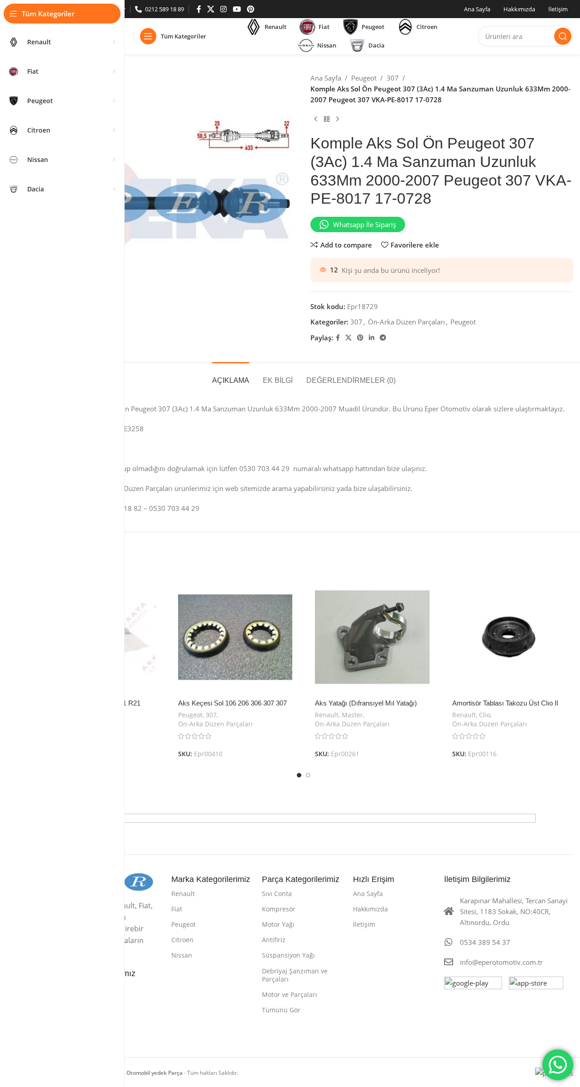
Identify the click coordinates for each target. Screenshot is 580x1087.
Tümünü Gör (281, 1010)
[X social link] (210, 9)
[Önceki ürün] (315, 119)
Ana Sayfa (325, 77)
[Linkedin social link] (371, 338)
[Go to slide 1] (299, 775)
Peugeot (364, 77)
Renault (326, 714)
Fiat (176, 909)
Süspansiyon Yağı (288, 955)
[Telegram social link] (383, 338)
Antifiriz (273, 939)
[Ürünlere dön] (326, 119)
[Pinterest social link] (250, 9)
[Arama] (562, 36)
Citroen (182, 939)
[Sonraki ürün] (337, 119)
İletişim (364, 924)
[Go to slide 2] (308, 775)
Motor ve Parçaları (289, 994)
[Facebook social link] (198, 9)
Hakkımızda (370, 909)
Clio (484, 714)
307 (393, 77)
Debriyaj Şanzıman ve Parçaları (295, 975)
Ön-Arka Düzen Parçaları (406, 321)
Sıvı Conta (277, 893)
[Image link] (473, 1004)
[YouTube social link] (237, 9)
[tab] (230, 376)
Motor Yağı (278, 924)
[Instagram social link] (224, 9)
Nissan (181, 955)
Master (352, 714)
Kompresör (278, 909)
